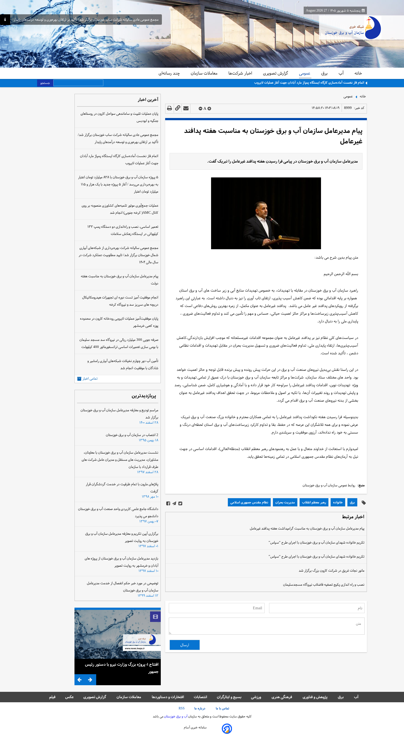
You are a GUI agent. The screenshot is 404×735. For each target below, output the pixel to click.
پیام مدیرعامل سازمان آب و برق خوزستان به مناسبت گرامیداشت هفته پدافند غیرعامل (307, 528)
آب (342, 73)
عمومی (305, 73)
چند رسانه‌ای (170, 73)
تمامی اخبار (90, 378)
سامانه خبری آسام (195, 727)
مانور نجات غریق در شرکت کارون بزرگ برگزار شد (331, 570)
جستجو (45, 83)
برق (325, 73)
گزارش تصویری (276, 73)
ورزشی (256, 697)
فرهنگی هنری (282, 697)
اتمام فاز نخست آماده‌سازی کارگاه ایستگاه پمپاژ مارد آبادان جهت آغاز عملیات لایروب (309, 82)
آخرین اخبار (148, 100)
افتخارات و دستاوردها (168, 697)
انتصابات (200, 697)
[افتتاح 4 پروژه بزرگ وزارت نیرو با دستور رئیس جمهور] (117, 634)
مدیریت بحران (285, 502)
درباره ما (200, 708)
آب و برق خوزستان (175, 716)
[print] (170, 108)
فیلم (52, 697)
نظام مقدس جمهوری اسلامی (249, 502)
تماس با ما (223, 708)
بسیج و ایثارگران (229, 697)
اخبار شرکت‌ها (240, 73)
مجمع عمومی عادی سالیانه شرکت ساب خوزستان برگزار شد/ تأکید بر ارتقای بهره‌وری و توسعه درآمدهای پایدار (86, 19)
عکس (69, 697)
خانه (358, 73)
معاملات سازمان (204, 73)
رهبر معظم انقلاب (314, 502)
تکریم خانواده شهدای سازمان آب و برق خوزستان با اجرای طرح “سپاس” (316, 542)
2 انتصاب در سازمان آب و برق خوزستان (132, 434)
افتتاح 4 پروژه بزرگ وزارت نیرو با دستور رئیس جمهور (122, 668)
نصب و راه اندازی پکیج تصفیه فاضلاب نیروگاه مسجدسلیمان (323, 584)
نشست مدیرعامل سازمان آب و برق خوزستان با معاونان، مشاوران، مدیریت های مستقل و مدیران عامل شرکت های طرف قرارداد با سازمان (120, 459)
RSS (182, 708)
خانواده (338, 502)
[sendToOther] (186, 108)
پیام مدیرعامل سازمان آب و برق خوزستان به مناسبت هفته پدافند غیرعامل (273, 136)
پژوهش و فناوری (315, 697)
